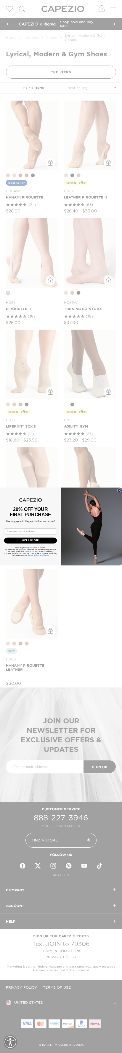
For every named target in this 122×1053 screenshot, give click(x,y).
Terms (46, 555)
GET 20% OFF (30, 540)
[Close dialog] (119, 490)
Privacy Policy (34, 555)
